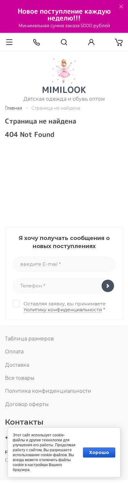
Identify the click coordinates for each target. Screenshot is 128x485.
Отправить (108, 286)
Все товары (19, 378)
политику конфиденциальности (63, 309)
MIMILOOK (64, 90)
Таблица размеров (29, 339)
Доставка (17, 365)
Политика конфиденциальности (48, 391)
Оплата (14, 352)
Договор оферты (27, 404)
